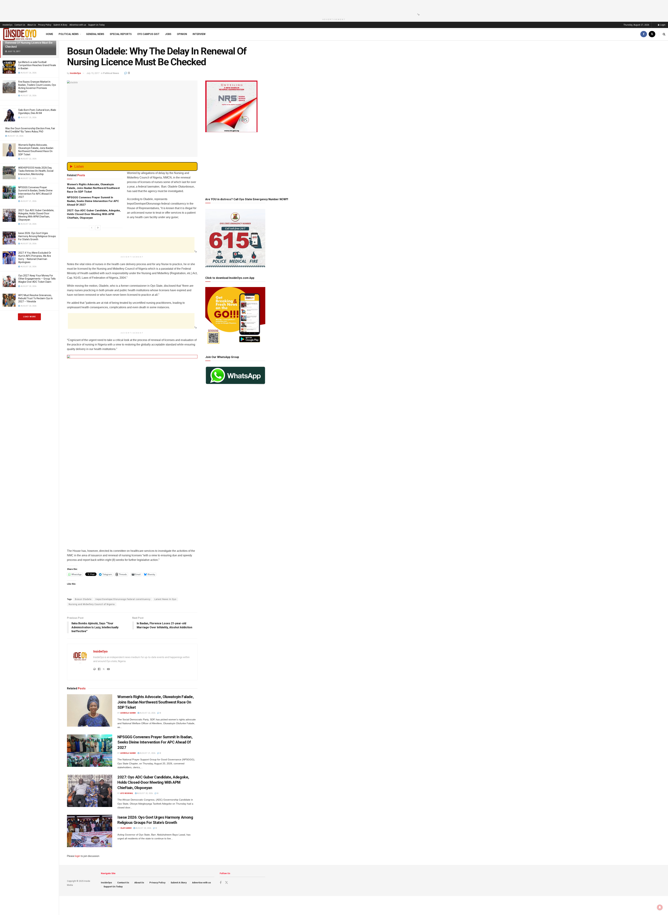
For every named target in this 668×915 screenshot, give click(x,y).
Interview (199, 34)
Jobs (168, 34)
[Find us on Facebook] (643, 34)
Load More (29, 317)
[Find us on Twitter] (652, 34)
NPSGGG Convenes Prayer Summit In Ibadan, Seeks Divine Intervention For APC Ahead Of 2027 (93, 201)
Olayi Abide (126, 828)
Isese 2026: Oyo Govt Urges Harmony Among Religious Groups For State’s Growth (37, 236)
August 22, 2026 (147, 713)
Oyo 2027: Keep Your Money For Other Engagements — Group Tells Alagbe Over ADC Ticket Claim (37, 278)
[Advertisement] (333, 8)
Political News (69, 34)
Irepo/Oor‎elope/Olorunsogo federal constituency (123, 599)
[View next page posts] (98, 227)
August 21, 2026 (147, 753)
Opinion (182, 34)
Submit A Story (60, 25)
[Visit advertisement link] (132, 450)
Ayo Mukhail (126, 793)
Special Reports (121, 34)
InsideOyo (7, 25)
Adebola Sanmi (128, 713)
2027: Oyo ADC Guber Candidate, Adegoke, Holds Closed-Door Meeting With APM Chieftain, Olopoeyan (94, 214)
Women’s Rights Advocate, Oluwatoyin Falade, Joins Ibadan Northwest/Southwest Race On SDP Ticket (93, 188)
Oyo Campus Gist (148, 34)
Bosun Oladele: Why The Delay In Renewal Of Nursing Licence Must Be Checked (28, 42)
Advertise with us (77, 25)
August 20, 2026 (145, 793)
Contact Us (19, 25)
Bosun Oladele (83, 599)
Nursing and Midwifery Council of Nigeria (92, 604)
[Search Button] (664, 34)
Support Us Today (96, 25)
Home (49, 34)
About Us (31, 25)
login (77, 856)
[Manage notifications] (660, 907)
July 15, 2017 (92, 73)
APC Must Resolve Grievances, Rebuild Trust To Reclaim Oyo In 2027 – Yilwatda (35, 298)
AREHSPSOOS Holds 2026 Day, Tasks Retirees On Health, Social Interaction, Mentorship (35, 170)
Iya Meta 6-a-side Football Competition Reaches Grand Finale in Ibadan (37, 65)
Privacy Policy (44, 25)
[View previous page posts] (91, 227)
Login (662, 25)
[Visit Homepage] (20, 34)
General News (95, 34)
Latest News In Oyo (165, 599)
